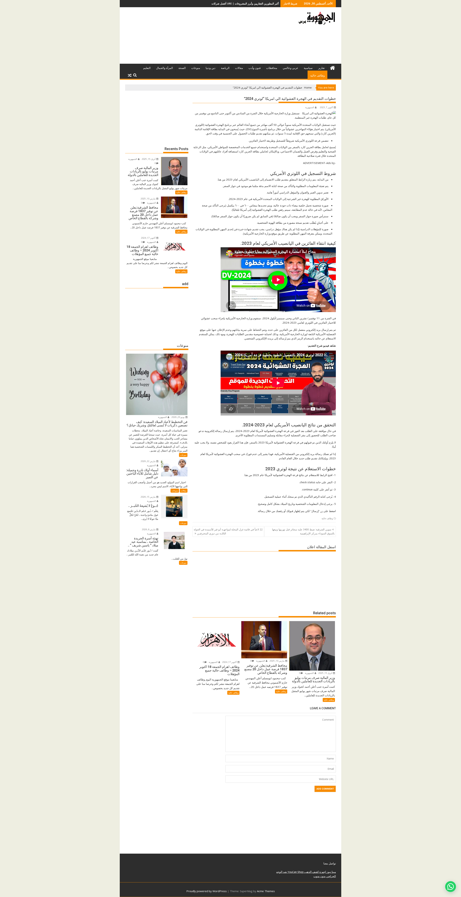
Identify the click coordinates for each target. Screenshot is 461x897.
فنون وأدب (255, 68)
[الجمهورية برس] (332, 67)
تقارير (321, 68)
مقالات (239, 68)
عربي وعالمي (290, 68)
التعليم (147, 68)
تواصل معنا (329, 863)
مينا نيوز (331, 872)
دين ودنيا (210, 68)
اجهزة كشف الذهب (315, 872)
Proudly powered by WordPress (206, 891)
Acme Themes (266, 891)
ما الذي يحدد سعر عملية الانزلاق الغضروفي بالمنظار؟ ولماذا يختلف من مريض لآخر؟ (256, 3)
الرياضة (225, 68)
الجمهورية (309, 107)
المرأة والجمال (164, 68)
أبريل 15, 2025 (325, 673)
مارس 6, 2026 (149, 529)
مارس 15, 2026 (148, 496)
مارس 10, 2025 (277, 660)
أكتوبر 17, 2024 (229, 662)
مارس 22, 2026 (148, 461)
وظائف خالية (317, 75)
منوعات (195, 68)
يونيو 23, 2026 (178, 417)
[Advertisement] (196, 37)
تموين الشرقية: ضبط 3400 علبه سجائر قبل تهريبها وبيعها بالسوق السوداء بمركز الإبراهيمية (303, 531)
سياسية (308, 68)
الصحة (182, 68)
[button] (450, 886)
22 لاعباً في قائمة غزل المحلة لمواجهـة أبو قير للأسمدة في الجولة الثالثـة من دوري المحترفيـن (228, 531)
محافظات (271, 68)
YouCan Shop (295, 872)
